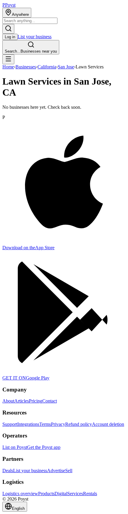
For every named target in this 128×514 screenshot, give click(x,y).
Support (9, 424)
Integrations (28, 424)
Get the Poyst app (43, 447)
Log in (10, 37)
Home (8, 66)
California (47, 66)
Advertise (56, 470)
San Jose (66, 66)
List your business (34, 36)
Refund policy (78, 424)
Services (75, 493)
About (8, 400)
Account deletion (108, 424)
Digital (60, 493)
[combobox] (29, 21)
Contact (49, 400)
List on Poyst (14, 447)
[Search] (8, 29)
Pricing (35, 400)
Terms (45, 424)
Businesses (25, 66)
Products (46, 493)
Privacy (58, 424)
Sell (68, 470)
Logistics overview (20, 493)
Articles (21, 400)
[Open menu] (8, 59)
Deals (7, 470)
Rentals (90, 493)
